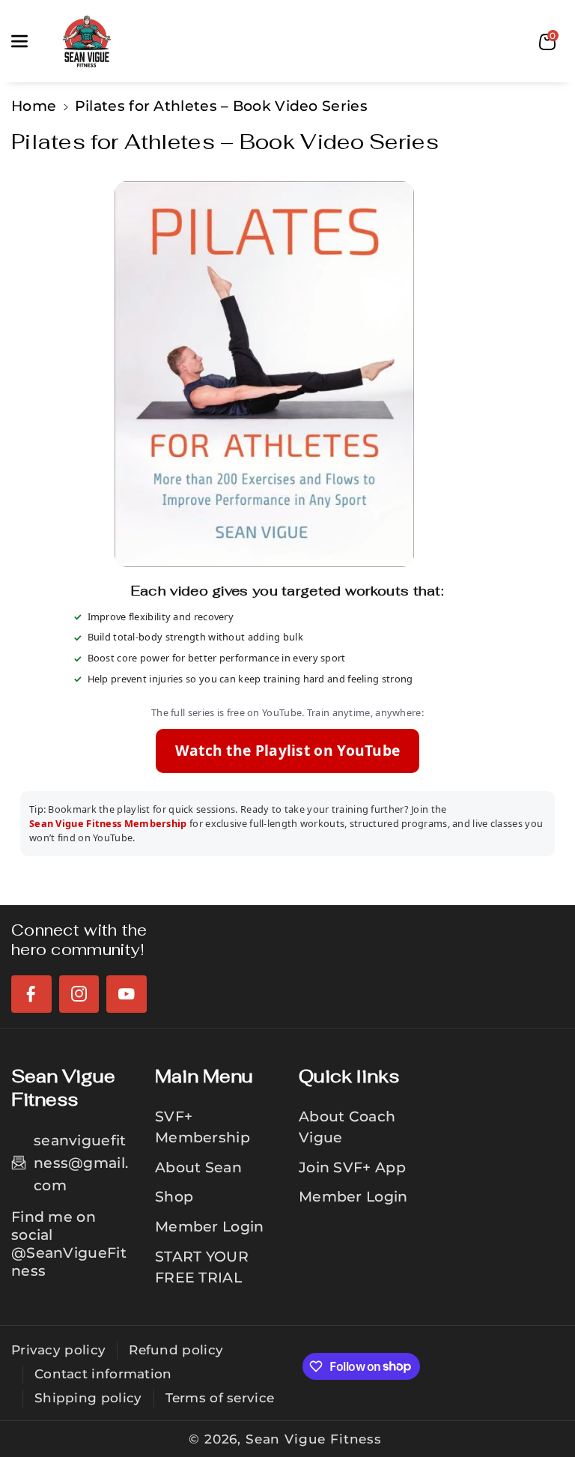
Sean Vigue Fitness (314, 1439)
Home (33, 106)
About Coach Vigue (347, 1126)
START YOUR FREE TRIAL (202, 1266)
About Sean (198, 1167)
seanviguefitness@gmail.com (81, 1162)
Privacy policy (58, 1349)
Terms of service (220, 1397)
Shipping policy (88, 1397)
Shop (174, 1196)
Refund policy (176, 1349)
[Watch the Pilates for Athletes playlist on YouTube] (287, 374)
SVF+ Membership (202, 1126)
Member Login (209, 1226)
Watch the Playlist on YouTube (288, 750)
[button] (27, 41)
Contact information (103, 1373)
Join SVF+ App (352, 1167)
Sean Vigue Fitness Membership (108, 823)
